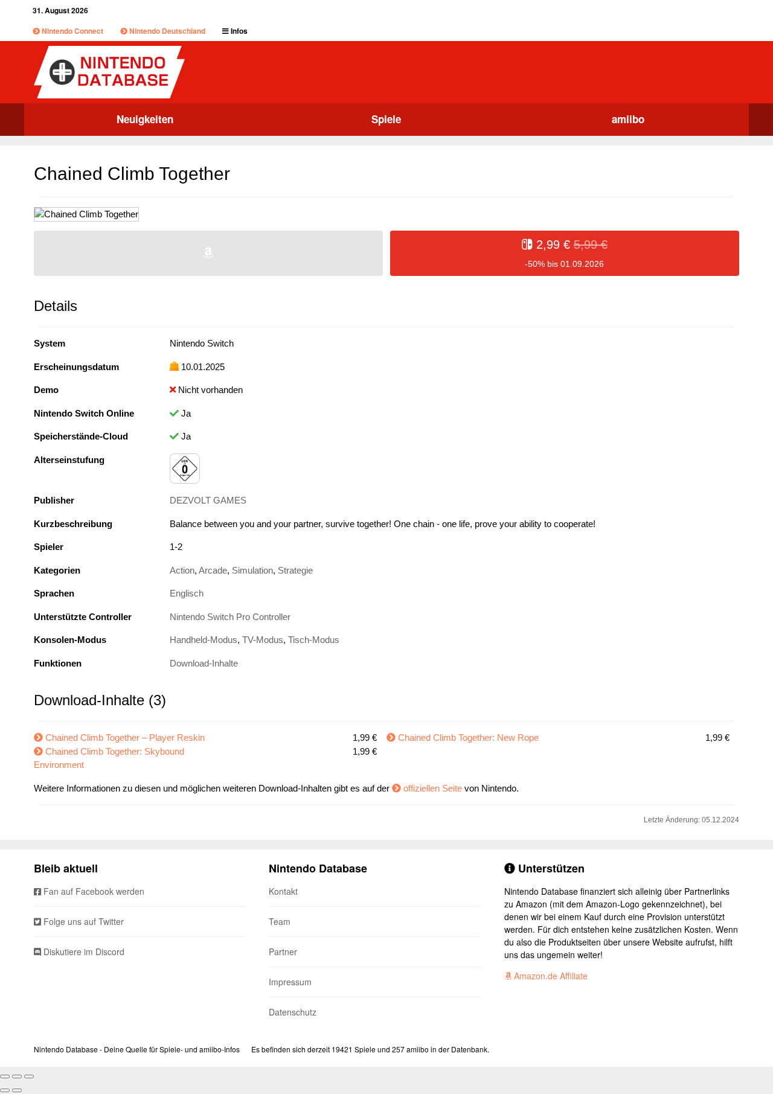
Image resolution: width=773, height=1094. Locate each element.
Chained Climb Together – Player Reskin (125, 737)
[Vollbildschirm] (17, 1076)
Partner (283, 951)
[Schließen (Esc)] (5, 1076)
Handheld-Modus (203, 640)
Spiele (386, 119)
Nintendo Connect (71, 30)
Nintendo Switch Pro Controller (230, 617)
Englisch (187, 593)
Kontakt (283, 891)
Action (182, 570)
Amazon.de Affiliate (550, 976)
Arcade (213, 570)
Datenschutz (292, 1012)
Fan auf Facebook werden (92, 891)
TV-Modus (262, 640)
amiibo (628, 119)
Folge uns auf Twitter (82, 921)
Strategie (295, 570)
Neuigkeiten (145, 119)
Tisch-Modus (313, 640)
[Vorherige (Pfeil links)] (5, 1090)
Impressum (290, 982)
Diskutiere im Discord (82, 951)
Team (279, 921)
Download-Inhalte (204, 663)
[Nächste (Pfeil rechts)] (17, 1090)
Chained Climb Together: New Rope (468, 737)
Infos (238, 30)
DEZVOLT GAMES (208, 500)
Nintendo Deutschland (166, 30)
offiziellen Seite (432, 788)
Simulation (252, 570)
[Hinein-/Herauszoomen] (29, 1076)
